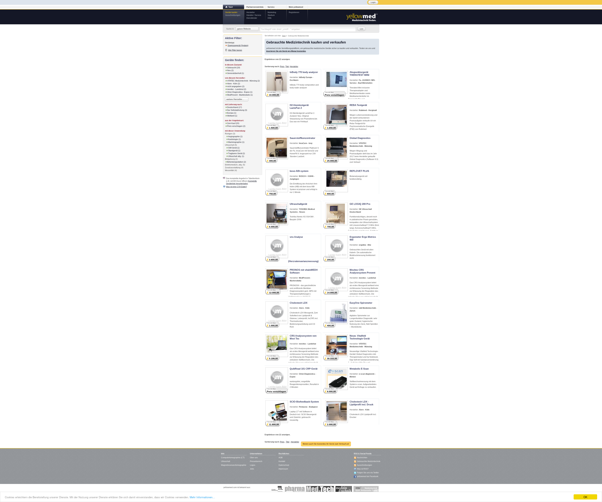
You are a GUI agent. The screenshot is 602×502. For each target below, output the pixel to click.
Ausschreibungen (232, 15)
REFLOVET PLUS (359, 171)
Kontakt (282, 461)
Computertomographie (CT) (233, 457)
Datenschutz (284, 465)
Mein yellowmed (296, 7)
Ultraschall (225, 461)
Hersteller (250, 12)
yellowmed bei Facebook (367, 476)
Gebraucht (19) (233, 68)
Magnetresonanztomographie (233, 465)
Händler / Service (253, 15)
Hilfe (270, 18)
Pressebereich (256, 461)
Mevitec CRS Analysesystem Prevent (362, 271)
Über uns (254, 457)
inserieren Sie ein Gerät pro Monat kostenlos (286, 51)
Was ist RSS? (363, 469)
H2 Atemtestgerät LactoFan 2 (299, 106)
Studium (271, 15)
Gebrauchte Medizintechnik (368, 461)
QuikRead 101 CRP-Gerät (303, 368)
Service (271, 7)
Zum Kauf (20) (233, 123)
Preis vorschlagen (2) (236, 126)
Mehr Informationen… (202, 497)
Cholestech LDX (298, 302)
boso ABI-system (299, 171)
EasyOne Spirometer (361, 302)
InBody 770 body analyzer (304, 72)
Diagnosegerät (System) (238, 45)
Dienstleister (251, 18)
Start (230, 7)
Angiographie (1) (235, 136)
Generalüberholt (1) (235, 73)
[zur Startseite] (362, 17)
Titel (287, 66)
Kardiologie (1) (234, 139)
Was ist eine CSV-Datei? (236, 187)
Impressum (283, 469)
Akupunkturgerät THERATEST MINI (359, 73)
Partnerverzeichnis (255, 7)
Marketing (272, 12)
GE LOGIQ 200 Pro (360, 204)
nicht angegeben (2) (235, 86)
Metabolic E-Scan (359, 368)
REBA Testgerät (358, 105)
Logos (252, 465)
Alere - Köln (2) (233, 84)
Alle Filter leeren (235, 50)
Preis (282, 66)
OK (585, 497)
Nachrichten (362, 457)
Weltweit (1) (232, 116)
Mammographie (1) (236, 142)
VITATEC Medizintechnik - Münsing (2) (243, 81)
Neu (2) (230, 70)
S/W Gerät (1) (234, 148)
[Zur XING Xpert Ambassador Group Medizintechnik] (366, 489)
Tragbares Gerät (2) (236, 153)
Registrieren (294, 12)
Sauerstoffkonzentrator (302, 138)
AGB (281, 457)
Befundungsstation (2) (236, 162)
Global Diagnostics (360, 138)
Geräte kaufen (231, 12)
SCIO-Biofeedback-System (304, 401)
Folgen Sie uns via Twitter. (368, 473)
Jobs (252, 469)
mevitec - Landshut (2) (236, 89)
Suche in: (230, 29)
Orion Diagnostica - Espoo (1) (239, 92)
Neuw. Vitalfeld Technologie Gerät (360, 337)
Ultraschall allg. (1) (236, 156)
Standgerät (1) (234, 151)
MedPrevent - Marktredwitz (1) (240, 95)
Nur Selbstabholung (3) (237, 110)
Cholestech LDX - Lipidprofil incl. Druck (361, 403)
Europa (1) (231, 113)
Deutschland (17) (234, 107)
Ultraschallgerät (298, 204)
